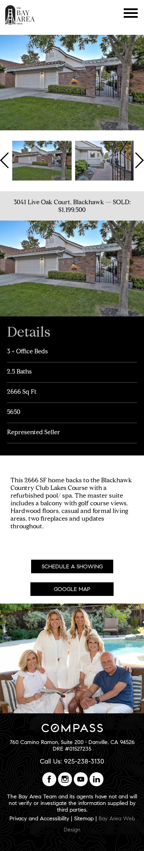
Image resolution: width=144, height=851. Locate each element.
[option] (41, 160)
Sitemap (84, 818)
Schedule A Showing (72, 566)
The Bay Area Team (20, 14)
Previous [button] (5, 160)
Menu (131, 13)
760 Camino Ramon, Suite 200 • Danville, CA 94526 (72, 742)
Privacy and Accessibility (39, 818)
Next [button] (139, 160)
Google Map (72, 589)
